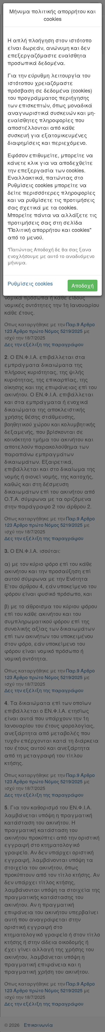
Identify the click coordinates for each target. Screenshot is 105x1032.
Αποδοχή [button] (82, 285)
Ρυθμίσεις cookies (30, 283)
